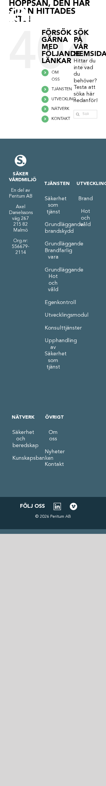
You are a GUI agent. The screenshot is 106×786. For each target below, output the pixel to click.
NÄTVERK (60, 109)
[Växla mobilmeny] (89, 17)
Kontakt (53, 464)
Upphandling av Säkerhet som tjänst (53, 354)
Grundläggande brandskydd (53, 228)
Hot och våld (85, 218)
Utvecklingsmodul (53, 315)
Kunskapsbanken (20, 458)
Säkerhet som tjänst (53, 205)
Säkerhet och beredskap (20, 439)
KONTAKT (61, 119)
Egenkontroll (53, 302)
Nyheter (53, 451)
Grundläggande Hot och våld (53, 280)
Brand (85, 198)
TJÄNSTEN (62, 89)
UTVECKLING (64, 99)
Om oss (53, 436)
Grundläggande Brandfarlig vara (53, 250)
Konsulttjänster (53, 328)
